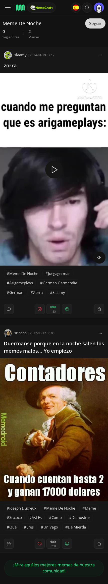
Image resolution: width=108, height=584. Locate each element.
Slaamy (58, 292)
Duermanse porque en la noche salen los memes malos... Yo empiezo (54, 347)
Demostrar (81, 517)
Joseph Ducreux (22, 508)
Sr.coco (15, 517)
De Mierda (77, 527)
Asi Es (37, 517)
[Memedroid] (20, 8)
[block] (100, 55)
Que (13, 527)
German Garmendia (60, 282)
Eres (30, 527)
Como (56, 517)
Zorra (38, 292)
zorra (10, 65)
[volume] (99, 258)
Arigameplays (21, 282)
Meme (90, 508)
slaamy (20, 54)
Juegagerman (59, 273)
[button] (87, 8)
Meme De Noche (23, 273)
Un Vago (50, 527)
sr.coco (20, 332)
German (16, 292)
